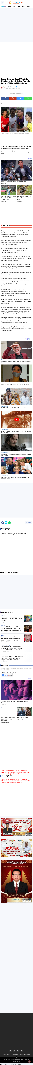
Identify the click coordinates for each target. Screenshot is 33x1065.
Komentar (28, 522)
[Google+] (13, 98)
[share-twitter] (6, 522)
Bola (14, 6)
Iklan (8, 1054)
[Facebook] (5, 98)
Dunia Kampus (6, 645)
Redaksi (4, 1054)
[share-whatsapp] (9, 522)
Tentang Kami (14, 1054)
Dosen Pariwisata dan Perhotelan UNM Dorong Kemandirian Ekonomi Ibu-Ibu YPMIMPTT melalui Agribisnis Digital (12, 648)
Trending (3, 6)
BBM (3, 635)
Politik (18, 6)
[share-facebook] (2, 522)
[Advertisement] (16, 24)
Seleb (28, 6)
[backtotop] (16, 1057)
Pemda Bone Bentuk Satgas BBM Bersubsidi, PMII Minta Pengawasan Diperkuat (11, 618)
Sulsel (23, 6)
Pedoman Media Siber (24, 1054)
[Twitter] (20, 98)
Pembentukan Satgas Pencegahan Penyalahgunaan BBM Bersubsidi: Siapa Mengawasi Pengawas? (11, 638)
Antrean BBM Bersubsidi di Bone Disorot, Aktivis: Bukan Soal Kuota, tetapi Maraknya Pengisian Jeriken (11, 628)
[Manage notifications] (29, 1061)
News (9, 6)
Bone (3, 615)
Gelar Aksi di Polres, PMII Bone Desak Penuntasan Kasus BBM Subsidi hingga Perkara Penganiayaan (12, 658)
